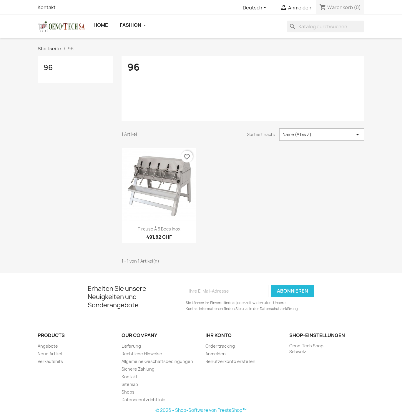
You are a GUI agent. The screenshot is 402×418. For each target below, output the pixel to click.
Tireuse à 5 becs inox (159, 229)
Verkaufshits (50, 361)
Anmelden (215, 353)
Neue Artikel (50, 353)
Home (101, 25)
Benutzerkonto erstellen (230, 361)
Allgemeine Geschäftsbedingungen (157, 361)
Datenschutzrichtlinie (143, 399)
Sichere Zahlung (138, 369)
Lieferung (131, 346)
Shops (128, 392)
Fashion (131, 25)
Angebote (48, 346)
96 (48, 67)
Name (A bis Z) (322, 134)
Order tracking (220, 346)
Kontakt (47, 7)
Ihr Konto (218, 335)
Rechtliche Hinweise (142, 353)
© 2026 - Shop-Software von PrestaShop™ (201, 410)
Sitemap (130, 384)
